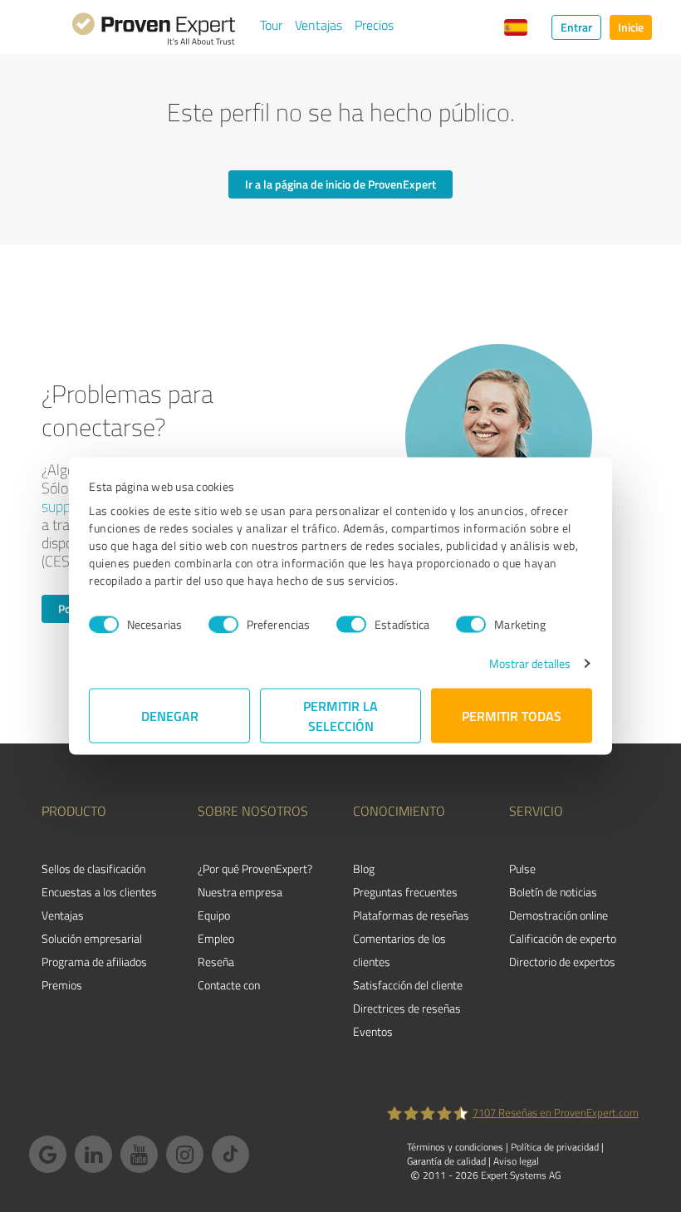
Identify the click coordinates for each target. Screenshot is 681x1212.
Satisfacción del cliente (408, 985)
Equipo (214, 915)
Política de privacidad (555, 1147)
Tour (271, 25)
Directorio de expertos (562, 961)
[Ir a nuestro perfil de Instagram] (184, 1154)
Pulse (522, 868)
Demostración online (558, 915)
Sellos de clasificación (93, 868)
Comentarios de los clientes (399, 949)
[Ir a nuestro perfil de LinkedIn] (93, 1154)
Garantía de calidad (446, 1161)
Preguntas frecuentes (405, 892)
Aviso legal (516, 1161)
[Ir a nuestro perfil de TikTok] (230, 1154)
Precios (374, 25)
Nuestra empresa (240, 892)
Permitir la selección (340, 715)
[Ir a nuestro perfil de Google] (47, 1154)
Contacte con (229, 985)
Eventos (373, 1031)
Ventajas (318, 25)
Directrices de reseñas (407, 1008)
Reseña (216, 961)
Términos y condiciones (455, 1147)
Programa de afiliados (94, 961)
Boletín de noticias (553, 892)
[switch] (223, 624)
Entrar (576, 27)
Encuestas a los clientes (99, 892)
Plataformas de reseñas (411, 915)
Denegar (169, 715)
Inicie (631, 27)
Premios (62, 985)
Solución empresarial (92, 938)
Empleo (216, 938)
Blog (364, 868)
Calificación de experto (562, 938)
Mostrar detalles (530, 663)
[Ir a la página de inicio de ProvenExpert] (153, 31)
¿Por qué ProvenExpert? (255, 868)
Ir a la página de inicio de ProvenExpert (340, 184)
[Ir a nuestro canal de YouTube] (139, 1154)
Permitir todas (511, 715)
